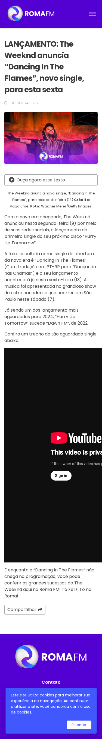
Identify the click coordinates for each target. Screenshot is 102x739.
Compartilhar (21, 609)
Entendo (79, 724)
